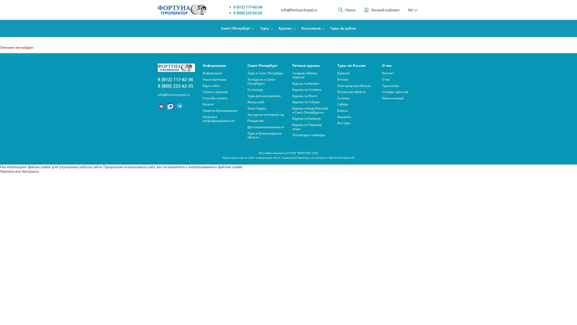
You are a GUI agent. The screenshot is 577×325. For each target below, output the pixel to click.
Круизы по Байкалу (306, 118)
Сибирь (342, 104)
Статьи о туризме (215, 92)
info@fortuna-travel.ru (299, 10)
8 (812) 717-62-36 (248, 7)
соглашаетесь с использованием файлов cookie (202, 167)
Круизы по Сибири (306, 102)
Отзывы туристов (395, 92)
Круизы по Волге (304, 96)
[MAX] (170, 106)
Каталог (208, 104)
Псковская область (351, 92)
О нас (386, 79)
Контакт (388, 73)
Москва (342, 79)
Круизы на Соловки (306, 89)
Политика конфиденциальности (219, 119)
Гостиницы (255, 89)
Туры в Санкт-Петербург (265, 73)
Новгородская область (354, 86)
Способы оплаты (215, 98)
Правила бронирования (220, 110)
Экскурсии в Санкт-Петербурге (261, 81)
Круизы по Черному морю (307, 127)
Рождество (255, 121)
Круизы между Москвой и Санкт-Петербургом (310, 110)
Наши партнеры (214, 79)
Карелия (343, 73)
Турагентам (390, 86)
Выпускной (255, 102)
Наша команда (392, 98)
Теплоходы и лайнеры (308, 135)
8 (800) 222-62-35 (248, 13)
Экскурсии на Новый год (265, 114)
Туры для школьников (264, 96)
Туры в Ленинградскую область (264, 135)
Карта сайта (211, 86)
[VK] (161, 106)
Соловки (343, 98)
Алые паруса (256, 108)
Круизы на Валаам (305, 83)
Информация (212, 73)
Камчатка (344, 117)
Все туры (343, 123)
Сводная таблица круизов (304, 75)
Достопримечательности (265, 127)
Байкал (342, 110)
